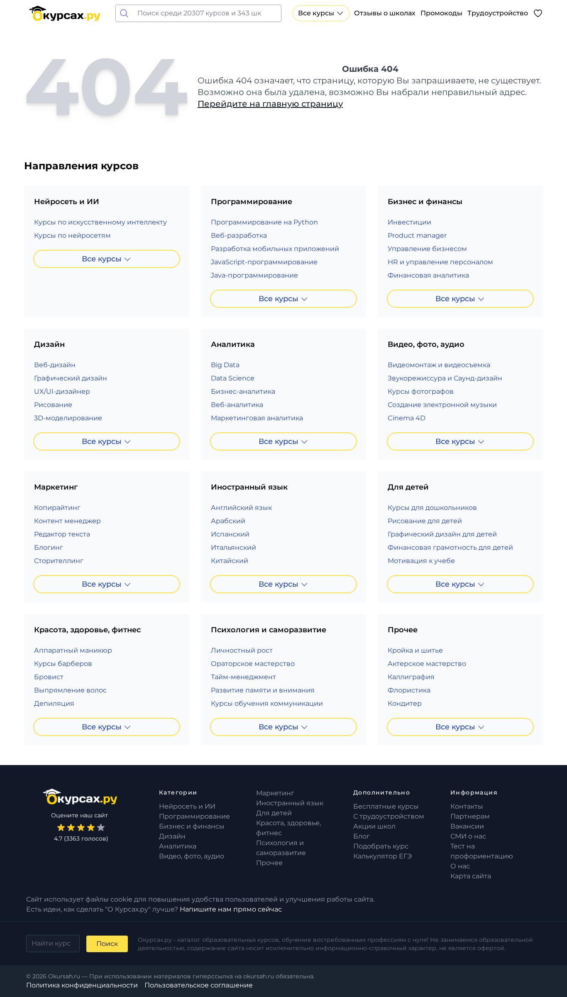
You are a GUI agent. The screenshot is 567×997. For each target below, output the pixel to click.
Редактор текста (62, 534)
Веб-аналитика (237, 405)
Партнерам (470, 816)
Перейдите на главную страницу (270, 104)
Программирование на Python (264, 222)
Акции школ (374, 826)
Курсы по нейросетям (72, 235)
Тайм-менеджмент (243, 677)
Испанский (230, 534)
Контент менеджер (67, 521)
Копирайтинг (57, 508)
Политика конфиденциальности (82, 985)
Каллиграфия (411, 677)
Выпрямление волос (70, 690)
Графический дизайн (70, 378)
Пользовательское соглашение (198, 985)
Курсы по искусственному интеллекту (100, 222)
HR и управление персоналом (440, 262)
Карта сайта (470, 876)
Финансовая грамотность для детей (450, 547)
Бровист (49, 677)
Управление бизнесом (427, 249)
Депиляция (54, 703)
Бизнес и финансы (192, 826)
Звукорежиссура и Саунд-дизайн (445, 378)
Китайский (229, 561)
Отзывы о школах (384, 13)
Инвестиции (409, 222)
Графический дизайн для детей (442, 534)
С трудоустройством (388, 816)
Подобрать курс (380, 846)
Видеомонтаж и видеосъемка (439, 365)
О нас (460, 866)
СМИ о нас (468, 836)
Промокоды (441, 13)
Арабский (228, 521)
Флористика (409, 690)
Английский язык (241, 508)
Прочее (269, 863)
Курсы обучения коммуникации (267, 703)
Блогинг (48, 547)
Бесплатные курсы (386, 806)
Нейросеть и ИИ (187, 806)
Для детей (274, 813)
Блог (361, 836)
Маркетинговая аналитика (257, 418)
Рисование (53, 405)
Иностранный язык (289, 803)
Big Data (225, 365)
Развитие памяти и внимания (263, 690)
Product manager (417, 235)
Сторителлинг (58, 561)
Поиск (107, 944)
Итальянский (233, 547)
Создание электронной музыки (442, 405)
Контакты (466, 806)
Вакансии (467, 826)
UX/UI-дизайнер (62, 391)
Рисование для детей (425, 521)
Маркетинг (275, 793)
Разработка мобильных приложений (275, 249)
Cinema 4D (406, 418)
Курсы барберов (63, 664)
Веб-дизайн (55, 365)
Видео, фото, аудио (191, 856)
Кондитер (405, 703)
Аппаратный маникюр (73, 650)
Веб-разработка (239, 235)
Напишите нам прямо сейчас (231, 909)
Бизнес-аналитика (243, 391)
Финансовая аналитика (428, 275)
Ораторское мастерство (253, 664)
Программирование (194, 816)
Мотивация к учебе (421, 561)
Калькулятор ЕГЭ (382, 856)
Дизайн (172, 836)
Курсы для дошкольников (432, 508)
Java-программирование (254, 275)
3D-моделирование (68, 418)
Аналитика (177, 846)
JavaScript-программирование (264, 262)
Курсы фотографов (421, 391)
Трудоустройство (497, 13)
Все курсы (316, 13)
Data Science (232, 378)
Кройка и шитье (415, 650)
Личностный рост (242, 650)
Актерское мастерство (427, 664)
